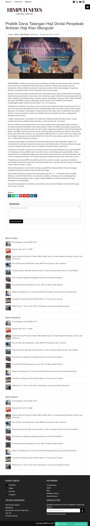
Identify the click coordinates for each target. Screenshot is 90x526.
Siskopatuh (9, 507)
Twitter (10, 488)
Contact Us (18, 2)
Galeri (49, 488)
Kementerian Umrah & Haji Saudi (16, 510)
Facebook (12, 485)
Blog (48, 490)
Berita (17, 34)
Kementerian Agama (12, 505)
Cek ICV (8, 513)
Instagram (12, 494)
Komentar (14, 203)
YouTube (11, 491)
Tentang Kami (51, 485)
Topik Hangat (24, 34)
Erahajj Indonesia (11, 516)
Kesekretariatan (52, 496)
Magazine (28, 2)
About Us (8, 2)
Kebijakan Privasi (52, 493)
